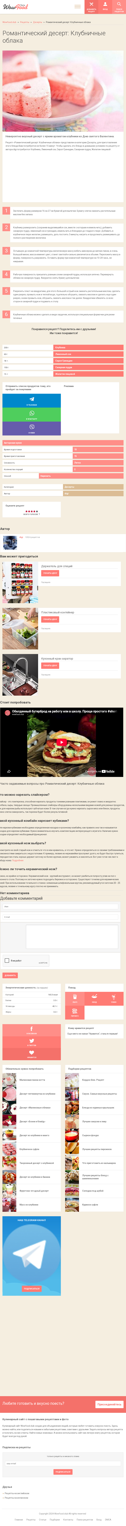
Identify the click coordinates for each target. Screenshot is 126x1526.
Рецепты (30, 1519)
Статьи (42, 1519)
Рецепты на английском (17, 1493)
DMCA (108, 1519)
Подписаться (31, 1289)
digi (67, 493)
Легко (77, 462)
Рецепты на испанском (16, 1498)
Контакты (68, 1519)
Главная (19, 1519)
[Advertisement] (63, 175)
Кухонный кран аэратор (57, 658)
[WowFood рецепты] (15, 6)
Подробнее (18, 860)
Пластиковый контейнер (57, 612)
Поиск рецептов (85, 1519)
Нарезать (45, 476)
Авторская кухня (13, 443)
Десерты (69, 487)
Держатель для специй (56, 566)
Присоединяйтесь (109, 1404)
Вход (99, 1519)
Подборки (55, 1519)
